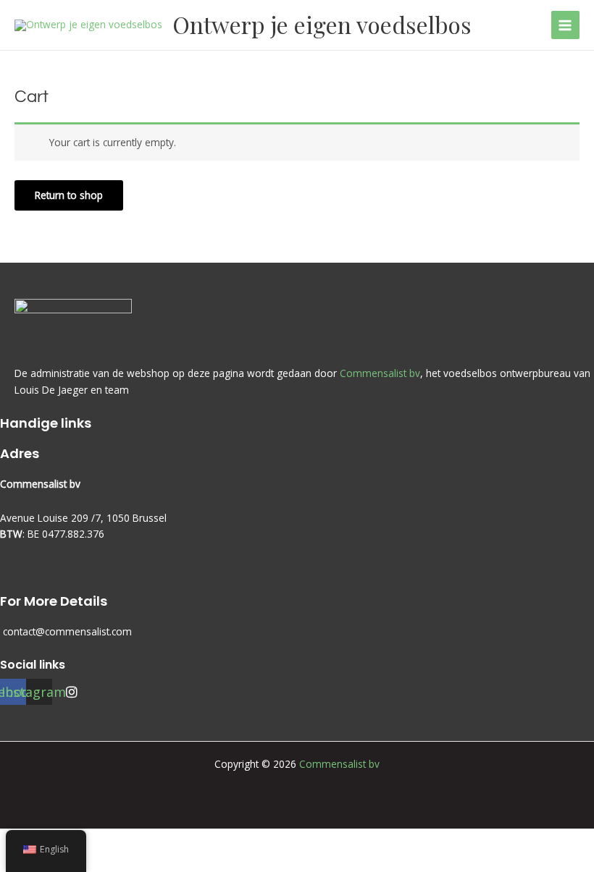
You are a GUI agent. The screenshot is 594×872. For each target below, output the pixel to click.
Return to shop (69, 195)
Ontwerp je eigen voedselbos (322, 24)
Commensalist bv (380, 373)
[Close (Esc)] (150, 840)
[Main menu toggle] (565, 25)
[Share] (107, 840)
